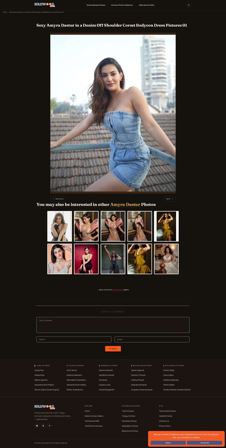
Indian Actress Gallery (94, 416)
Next (168, 199)
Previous (59, 199)
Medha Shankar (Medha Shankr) (177, 389)
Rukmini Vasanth (106, 370)
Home (5, 12)
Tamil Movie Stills (146, 5)
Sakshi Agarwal (41, 380)
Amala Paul (39, 370)
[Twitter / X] (43, 425)
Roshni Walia (168, 370)
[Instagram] (49, 425)
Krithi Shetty (72, 370)
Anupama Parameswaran (141, 389)
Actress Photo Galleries (122, 5)
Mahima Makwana (74, 375)
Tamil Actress (128, 411)
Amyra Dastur (125, 204)
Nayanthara (39, 375)
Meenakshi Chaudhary (76, 380)
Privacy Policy (164, 426)
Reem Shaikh (168, 385)
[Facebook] (37, 425)
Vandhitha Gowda (106, 375)
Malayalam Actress (130, 426)
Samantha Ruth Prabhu (44, 385)
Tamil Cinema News (167, 411)
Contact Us (164, 421)
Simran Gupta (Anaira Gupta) (47, 389)
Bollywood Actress (130, 431)
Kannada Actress (129, 421)
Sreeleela (103, 380)
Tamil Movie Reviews (94, 426)
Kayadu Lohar (105, 385)
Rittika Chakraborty (75, 389)
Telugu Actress (128, 416)
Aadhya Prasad (137, 380)
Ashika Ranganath (106, 389)
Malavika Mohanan (139, 385)
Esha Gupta (168, 375)
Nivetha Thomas (138, 375)
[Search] (188, 4)
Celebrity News (165, 416)
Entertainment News (96, 5)
